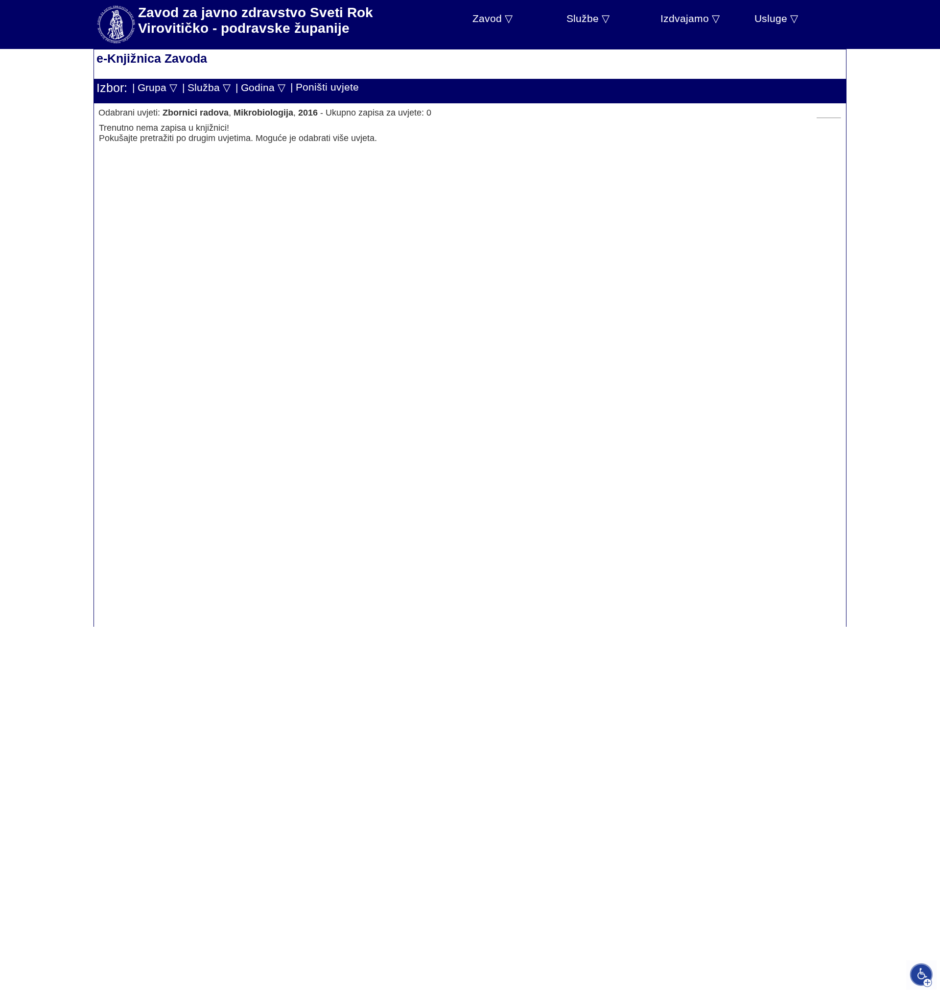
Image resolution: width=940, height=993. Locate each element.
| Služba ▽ (206, 87)
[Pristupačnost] (921, 975)
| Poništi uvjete (324, 87)
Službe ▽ (588, 18)
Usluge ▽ (776, 18)
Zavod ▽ (492, 18)
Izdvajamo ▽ (690, 18)
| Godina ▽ (260, 87)
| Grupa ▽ (154, 87)
